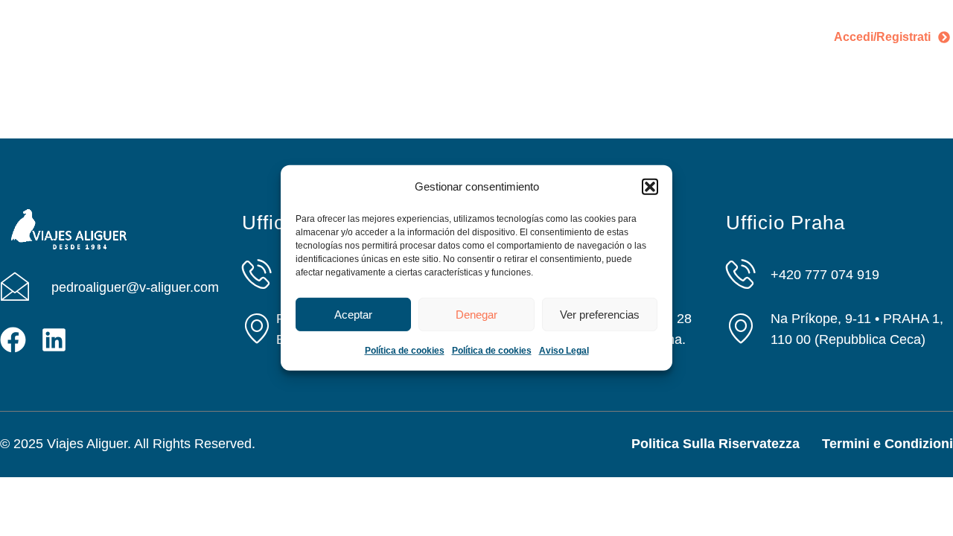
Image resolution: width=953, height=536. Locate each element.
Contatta (523, 47)
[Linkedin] (54, 340)
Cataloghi (443, 47)
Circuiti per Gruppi (707, 25)
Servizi (362, 25)
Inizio (214, 25)
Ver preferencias (600, 314)
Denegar (476, 314)
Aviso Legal (564, 350)
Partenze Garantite (466, 25)
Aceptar (353, 314)
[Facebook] (13, 340)
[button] (650, 186)
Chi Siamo (286, 25)
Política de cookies (404, 350)
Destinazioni (586, 25)
